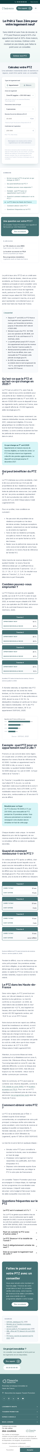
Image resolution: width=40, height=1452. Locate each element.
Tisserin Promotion (10, 1411)
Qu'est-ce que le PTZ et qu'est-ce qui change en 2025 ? (20, 179)
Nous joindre (7, 1422)
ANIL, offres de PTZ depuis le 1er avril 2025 (20, 1331)
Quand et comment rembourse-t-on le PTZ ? (20, 197)
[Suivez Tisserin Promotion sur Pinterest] (18, 1399)
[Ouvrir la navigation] (35, 8)
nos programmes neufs (20, 1095)
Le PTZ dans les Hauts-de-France (19, 202)
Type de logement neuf (12, 80)
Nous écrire (34, 2)
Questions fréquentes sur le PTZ (18, 209)
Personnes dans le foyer (13, 104)
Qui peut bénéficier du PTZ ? (17, 184)
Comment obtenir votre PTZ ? (17, 206)
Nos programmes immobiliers (15, 258)
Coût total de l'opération (13, 126)
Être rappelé (22, 8)
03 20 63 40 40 (22, 2)
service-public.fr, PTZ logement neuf (18, 1329)
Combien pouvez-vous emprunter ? (19, 187)
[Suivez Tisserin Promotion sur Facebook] (4, 1399)
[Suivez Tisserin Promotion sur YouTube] (23, 1399)
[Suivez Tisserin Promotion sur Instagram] (9, 1399)
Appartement (13, 85)
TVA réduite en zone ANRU (13, 1087)
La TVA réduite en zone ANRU (14, 247)
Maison (28, 85)
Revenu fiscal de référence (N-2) (16, 114)
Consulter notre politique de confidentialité (14, 1443)
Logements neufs (9, 1406)
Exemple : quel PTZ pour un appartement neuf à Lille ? (17, 192)
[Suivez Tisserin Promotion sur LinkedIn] (13, 1399)
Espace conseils (9, 1417)
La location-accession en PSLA (14, 252)
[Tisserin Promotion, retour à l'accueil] (8, 8)
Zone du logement (11, 91)
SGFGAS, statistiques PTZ (14, 1322)
